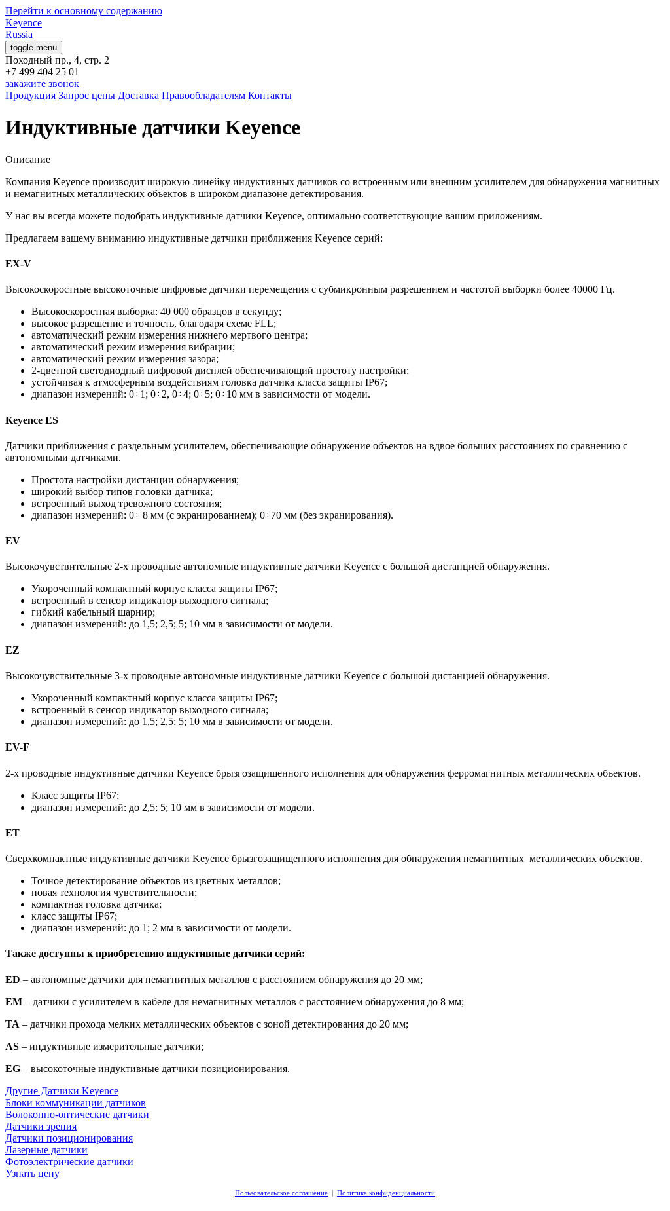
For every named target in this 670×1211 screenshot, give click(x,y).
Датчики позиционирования (69, 1138)
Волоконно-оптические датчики (77, 1114)
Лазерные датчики (46, 1149)
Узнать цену (32, 1173)
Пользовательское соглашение (281, 1193)
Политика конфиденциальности (386, 1193)
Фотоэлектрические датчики (69, 1161)
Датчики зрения (41, 1126)
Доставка (138, 95)
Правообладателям (203, 95)
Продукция (30, 95)
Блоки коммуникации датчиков (75, 1102)
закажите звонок (42, 83)
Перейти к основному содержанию (83, 10)
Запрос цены (86, 95)
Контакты (270, 95)
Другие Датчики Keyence (61, 1090)
